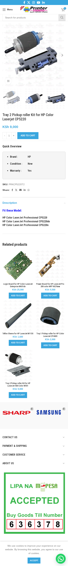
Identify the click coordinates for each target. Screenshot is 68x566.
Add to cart (28, 135)
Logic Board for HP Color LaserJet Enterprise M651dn (18, 285)
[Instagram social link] (33, 2)
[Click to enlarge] (8, 81)
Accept (34, 560)
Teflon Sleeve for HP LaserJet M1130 (17, 333)
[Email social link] (20, 190)
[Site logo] (34, 9)
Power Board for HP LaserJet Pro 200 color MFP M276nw (50, 285)
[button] (18, 296)
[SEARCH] (61, 17)
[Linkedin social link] (43, 2)
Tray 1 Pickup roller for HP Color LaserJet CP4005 (50, 334)
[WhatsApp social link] (29, 190)
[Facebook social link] (24, 2)
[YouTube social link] (38, 2)
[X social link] (28, 2)
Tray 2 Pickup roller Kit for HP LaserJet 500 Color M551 (17, 384)
